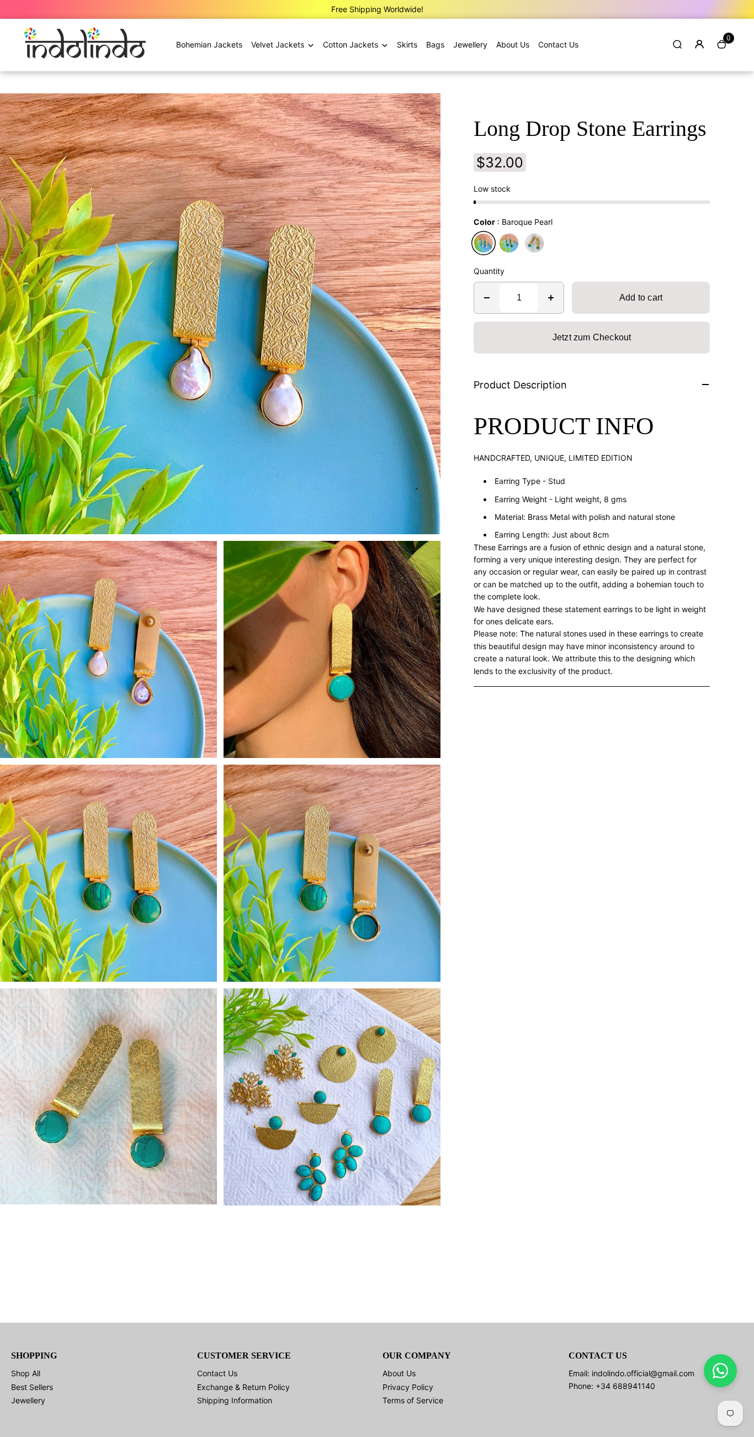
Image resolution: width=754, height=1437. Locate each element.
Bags (435, 44)
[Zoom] (424, 110)
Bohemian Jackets (209, 44)
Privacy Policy (408, 1387)
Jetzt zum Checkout (592, 337)
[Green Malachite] (509, 243)
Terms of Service (413, 1400)
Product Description (520, 385)
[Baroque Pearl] (483, 243)
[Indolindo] (85, 55)
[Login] (699, 44)
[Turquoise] (534, 243)
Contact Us (558, 44)
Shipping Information (234, 1400)
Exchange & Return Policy (243, 1387)
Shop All (25, 1373)
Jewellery (470, 44)
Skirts (407, 44)
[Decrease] (487, 297)
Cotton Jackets (350, 44)
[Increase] (551, 297)
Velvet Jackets (277, 44)
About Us (512, 44)
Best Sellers (32, 1387)
